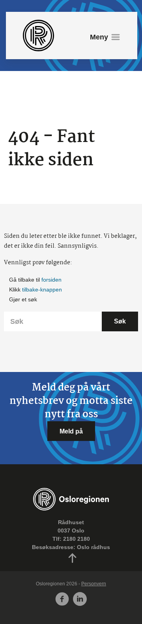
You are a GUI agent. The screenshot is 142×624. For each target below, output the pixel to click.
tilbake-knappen (42, 289)
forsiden (51, 280)
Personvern (93, 584)
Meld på (71, 431)
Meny (99, 37)
